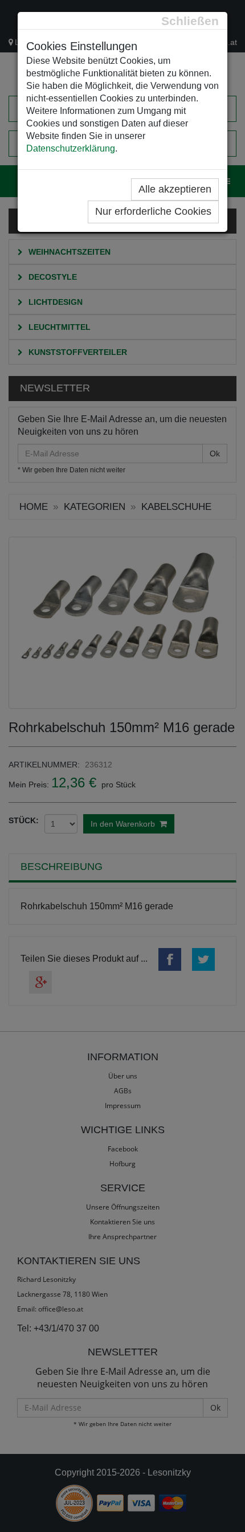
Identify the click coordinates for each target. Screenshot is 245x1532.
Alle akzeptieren (174, 189)
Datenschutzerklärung (70, 148)
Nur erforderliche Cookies (153, 211)
